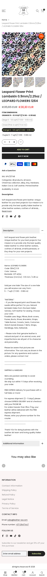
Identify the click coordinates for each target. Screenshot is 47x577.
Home (4, 20)
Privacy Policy (8, 503)
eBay (23, 183)
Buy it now (23, 156)
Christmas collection (11, 183)
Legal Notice (8, 499)
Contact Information (12, 485)
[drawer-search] (37, 10)
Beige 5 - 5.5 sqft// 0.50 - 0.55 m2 (17, 120)
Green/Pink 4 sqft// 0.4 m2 (14, 125)
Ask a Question (9, 170)
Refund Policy (8, 494)
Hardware (34, 183)
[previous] (3, 465)
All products (17, 180)
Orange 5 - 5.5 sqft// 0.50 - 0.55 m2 (18, 130)
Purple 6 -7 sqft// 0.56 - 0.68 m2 (17, 135)
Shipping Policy (9, 490)
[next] (43, 465)
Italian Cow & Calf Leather (13, 185)
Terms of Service (10, 508)
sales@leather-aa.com (17, 520)
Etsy (28, 183)
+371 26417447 (22, 524)
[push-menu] (4, 10)
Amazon (27, 180)
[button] (20, 142)
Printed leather (32, 185)
